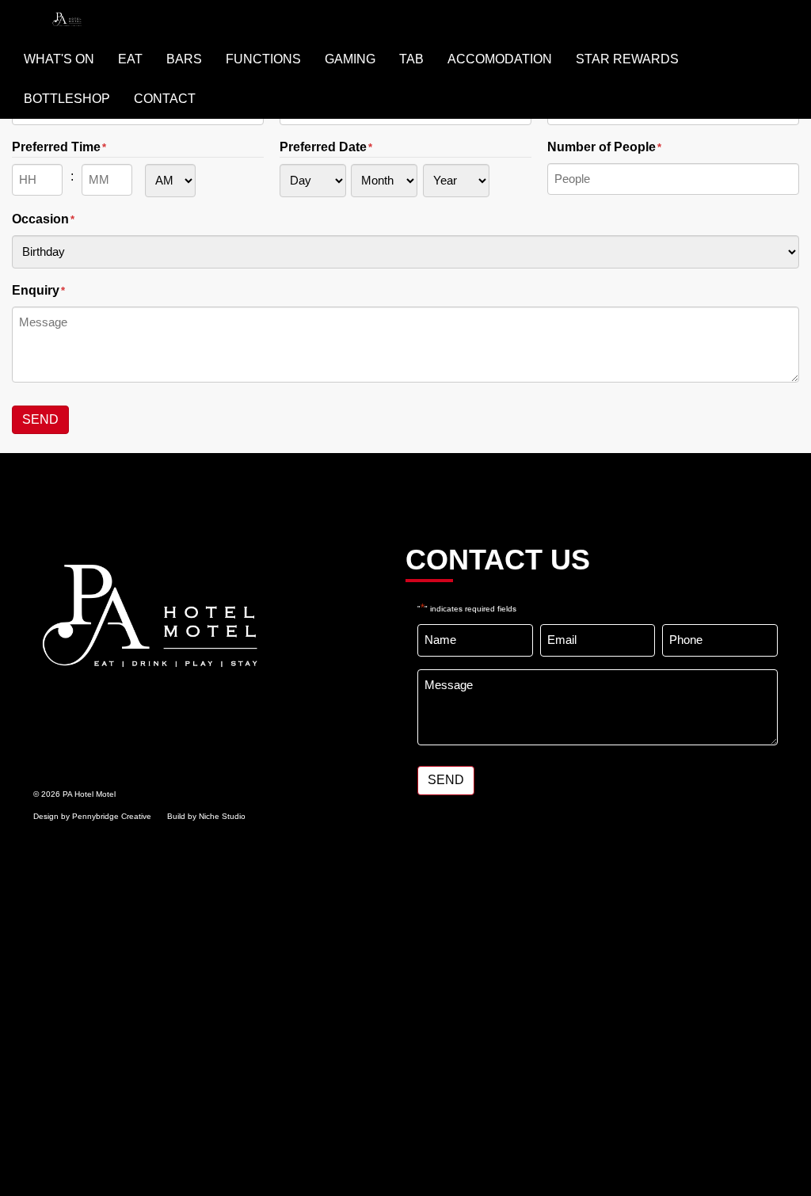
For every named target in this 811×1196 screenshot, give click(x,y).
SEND (40, 419)
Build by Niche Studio (206, 816)
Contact (165, 98)
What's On (59, 59)
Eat (130, 59)
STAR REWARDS (627, 59)
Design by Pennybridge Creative (92, 816)
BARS (184, 59)
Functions (263, 59)
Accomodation (499, 59)
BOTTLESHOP (67, 98)
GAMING (350, 59)
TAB (411, 59)
